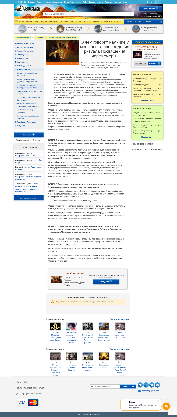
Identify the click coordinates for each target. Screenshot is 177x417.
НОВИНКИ (22, 2)
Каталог (92, 2)
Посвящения (67, 21)
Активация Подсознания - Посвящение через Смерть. (27, 86)
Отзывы (148, 21)
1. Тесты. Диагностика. (24, 47)
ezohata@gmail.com (151, 390)
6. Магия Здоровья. (23, 65)
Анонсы (138, 21)
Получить (104, 281)
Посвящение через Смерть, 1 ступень (88, 367)
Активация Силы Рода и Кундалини (25, 111)
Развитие (108, 21)
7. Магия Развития (22, 69)
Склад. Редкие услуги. (72, 2)
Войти (149, 2)
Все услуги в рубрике (120, 349)
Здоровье (97, 21)
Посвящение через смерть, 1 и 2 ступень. (120, 335)
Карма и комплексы (50, 21)
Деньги (87, 21)
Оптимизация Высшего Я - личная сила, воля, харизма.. (27, 104)
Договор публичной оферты (29, 393)
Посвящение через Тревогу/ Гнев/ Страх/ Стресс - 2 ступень (120, 370)
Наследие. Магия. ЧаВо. (25, 43)
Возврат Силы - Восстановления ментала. (29, 92)
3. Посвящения (21, 54)
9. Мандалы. (20, 126)
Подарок (31, 2)
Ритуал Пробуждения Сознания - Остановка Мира (55, 370)
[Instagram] (157, 385)
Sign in (94, 302)
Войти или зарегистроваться (30, 387)
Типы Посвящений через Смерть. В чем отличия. (104, 336)
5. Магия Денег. (21, 62)
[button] (158, 2)
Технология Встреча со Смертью (71, 367)
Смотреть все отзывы (29, 198)
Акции (39, 2)
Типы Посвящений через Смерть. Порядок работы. (88, 337)
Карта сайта (22, 382)
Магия (29, 21)
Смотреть (27, 135)
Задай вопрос (149, 8)
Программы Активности (25, 155)
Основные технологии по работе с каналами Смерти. (71, 337)
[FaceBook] (146, 385)
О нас (125, 2)
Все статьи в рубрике (120, 319)
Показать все (147, 100)
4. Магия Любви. (22, 58)
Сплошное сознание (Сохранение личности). (29, 117)
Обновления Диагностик (52, 2)
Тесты (36, 21)
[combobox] (88, 14)
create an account (106, 302)
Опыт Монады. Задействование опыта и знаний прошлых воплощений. (26, 187)
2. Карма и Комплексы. (24, 51)
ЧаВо (85, 2)
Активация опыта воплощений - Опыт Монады (28, 98)
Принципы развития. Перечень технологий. (28, 74)
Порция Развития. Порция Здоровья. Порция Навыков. (27, 80)
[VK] (151, 385)
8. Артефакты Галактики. (25, 122)
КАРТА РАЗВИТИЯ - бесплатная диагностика (147, 48)
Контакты (117, 2)
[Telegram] (140, 385)
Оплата (100, 2)
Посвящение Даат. (103, 366)
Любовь (78, 21)
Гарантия (108, 2)
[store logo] (27, 8)
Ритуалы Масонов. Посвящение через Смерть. (55, 336)
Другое (117, 21)
